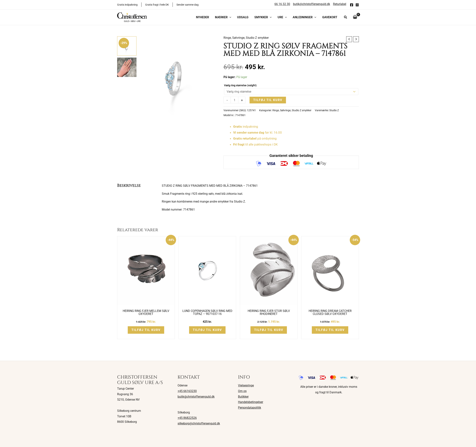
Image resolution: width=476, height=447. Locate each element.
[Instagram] (357, 5)
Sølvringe (238, 38)
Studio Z (334, 110)
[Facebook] (351, 5)
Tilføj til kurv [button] (145, 330)
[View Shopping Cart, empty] (355, 17)
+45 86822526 (187, 418)
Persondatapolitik (249, 407)
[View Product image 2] (126, 67)
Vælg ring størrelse (240, 85)
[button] (229, 17)
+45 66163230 (187, 391)
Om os (242, 391)
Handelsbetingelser (250, 402)
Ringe (227, 38)
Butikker (243, 396)
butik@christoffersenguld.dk (196, 396)
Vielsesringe (246, 385)
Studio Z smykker (257, 38)
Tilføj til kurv (267, 100)
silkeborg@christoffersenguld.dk (199, 423)
